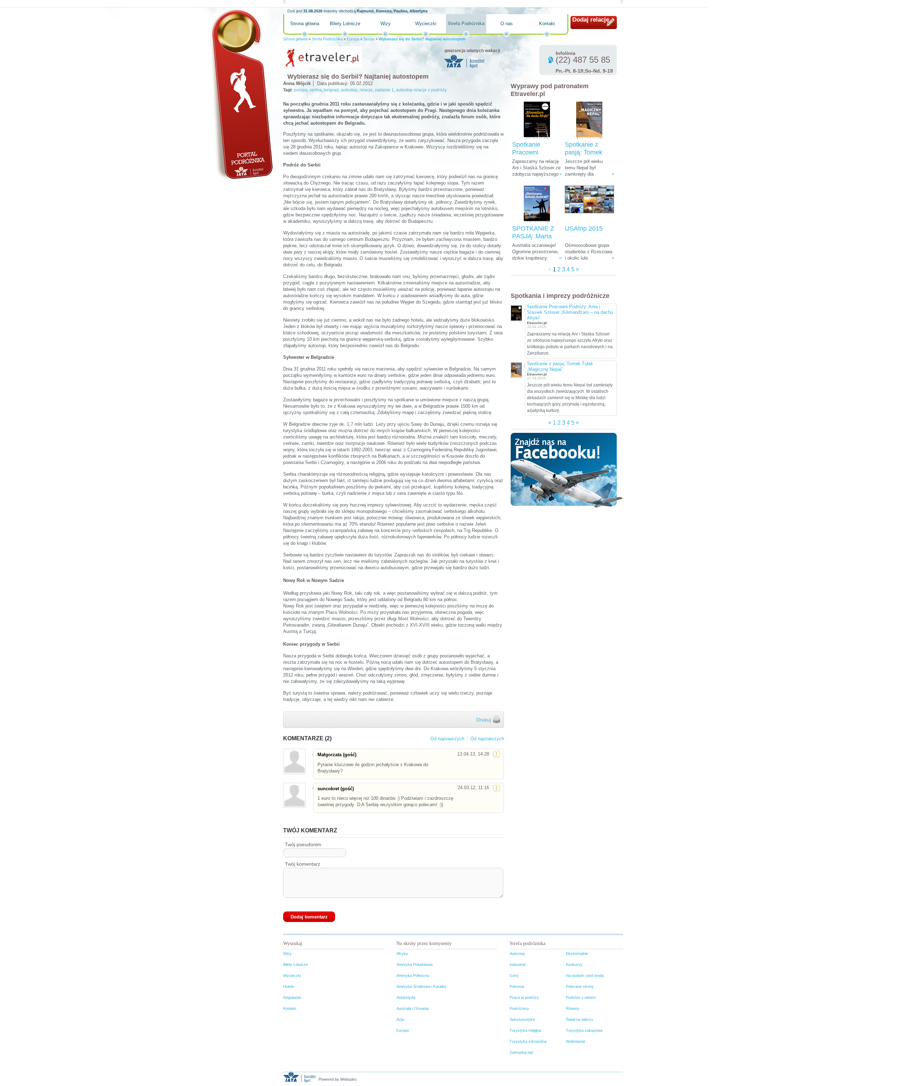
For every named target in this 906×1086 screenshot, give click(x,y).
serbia (316, 89)
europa (301, 89)
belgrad (331, 89)
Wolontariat (575, 1041)
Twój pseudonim (303, 844)
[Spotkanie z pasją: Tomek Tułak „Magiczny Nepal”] (589, 120)
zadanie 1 (384, 89)
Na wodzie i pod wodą (584, 975)
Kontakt (547, 23)
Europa (353, 39)
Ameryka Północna (412, 975)
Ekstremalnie (577, 953)
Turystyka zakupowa (584, 1030)
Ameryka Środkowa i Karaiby (421, 986)
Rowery (572, 1008)
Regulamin (292, 997)
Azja (400, 1019)
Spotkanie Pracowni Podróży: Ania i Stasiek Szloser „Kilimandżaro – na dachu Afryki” (570, 312)
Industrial (517, 964)
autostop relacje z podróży (421, 89)
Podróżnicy (519, 1008)
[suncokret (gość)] (294, 795)
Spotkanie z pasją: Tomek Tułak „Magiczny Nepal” (560, 366)
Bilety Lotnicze (345, 23)
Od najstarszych (487, 738)
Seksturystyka (522, 1019)
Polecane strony (580, 986)
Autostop (517, 953)
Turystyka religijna (525, 1030)
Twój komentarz (302, 864)
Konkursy (574, 964)
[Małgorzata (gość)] (294, 761)
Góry (514, 975)
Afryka (402, 953)
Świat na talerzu (579, 1019)
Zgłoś (496, 754)
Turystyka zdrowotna (528, 1041)
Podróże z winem (581, 997)
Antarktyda (405, 997)
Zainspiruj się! (521, 1052)
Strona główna (304, 23)
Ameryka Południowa (414, 964)
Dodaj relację (590, 19)
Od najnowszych (447, 738)
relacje (366, 89)
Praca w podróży (524, 997)
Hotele (288, 986)
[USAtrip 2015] (589, 204)
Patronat (517, 986)
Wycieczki (425, 23)
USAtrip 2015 (584, 228)
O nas (506, 23)
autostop (349, 89)
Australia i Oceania (412, 1008)
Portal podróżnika (241, 94)
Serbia (368, 39)
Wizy (385, 23)
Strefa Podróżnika (466, 23)
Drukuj (483, 720)
